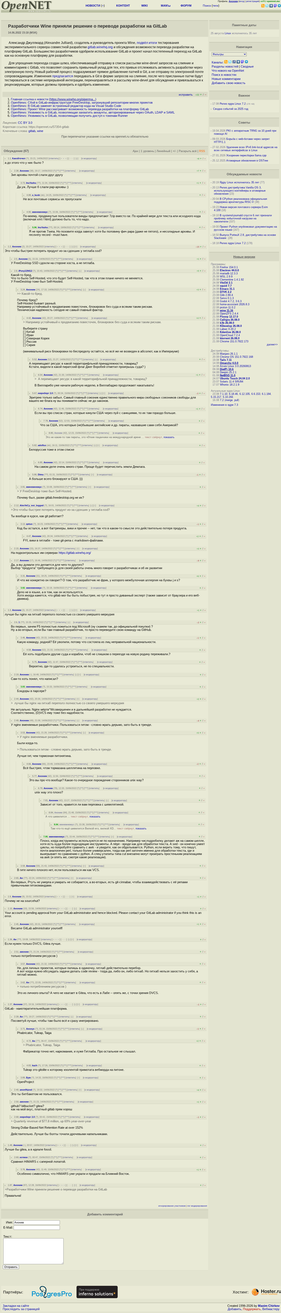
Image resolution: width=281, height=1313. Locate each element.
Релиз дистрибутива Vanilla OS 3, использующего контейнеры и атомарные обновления (240, 190)
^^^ (62, 171)
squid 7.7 (226, 285)
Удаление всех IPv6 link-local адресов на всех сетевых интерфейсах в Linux (245, 149)
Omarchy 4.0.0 (229, 363)
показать (169, 437)
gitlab (31, 131)
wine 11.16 (226, 310)
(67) (26, 151)
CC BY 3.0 (25, 122)
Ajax (135, 151)
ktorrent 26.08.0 (229, 338)
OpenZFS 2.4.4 (229, 313)
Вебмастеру (271, 1309)
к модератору (89, 158)
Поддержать (252, 1309)
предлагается (62, 76)
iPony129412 (25, 271)
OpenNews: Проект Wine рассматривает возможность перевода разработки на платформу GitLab (80, 109)
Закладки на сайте (16, 1305)
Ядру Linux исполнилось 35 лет (239, 182)
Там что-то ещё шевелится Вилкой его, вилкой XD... (98, 828)
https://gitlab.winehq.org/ (75, 552)
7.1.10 (223, 393)
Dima (40, 474)
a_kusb (36, 195)
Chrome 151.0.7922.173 (234, 341)
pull (236, 400)
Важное (244, 95)
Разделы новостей (225, 66)
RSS (202, 151)
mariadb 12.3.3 (229, 273)
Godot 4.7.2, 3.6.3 (231, 301)
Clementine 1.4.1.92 (232, 279)
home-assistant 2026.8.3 (234, 304)
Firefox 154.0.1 (229, 267)
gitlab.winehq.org (100, 47)
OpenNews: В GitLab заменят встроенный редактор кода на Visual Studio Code (66, 106)
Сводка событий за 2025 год (230, 108)
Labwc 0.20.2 (228, 329)
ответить (53, 158)
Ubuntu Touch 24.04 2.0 (235, 378)
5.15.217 (216, 397)
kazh (34, 1065)
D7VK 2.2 (225, 291)
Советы (244, 122)
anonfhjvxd (26, 1090)
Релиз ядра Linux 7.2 (233, 103)
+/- (174, 151)
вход (241, 1)
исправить (186, 94)
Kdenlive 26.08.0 (230, 332)
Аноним (24, 171)
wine (40, 131)
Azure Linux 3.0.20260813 (235, 366)
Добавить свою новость (228, 83)
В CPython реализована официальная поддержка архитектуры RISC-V (240, 200)
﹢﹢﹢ (63, 158)
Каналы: (217, 62)
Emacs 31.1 (227, 288)
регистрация (252, 1)
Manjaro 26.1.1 (229, 353)
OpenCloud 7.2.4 (230, 335)
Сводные (247, 66)
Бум (28, 1077)
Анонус (30, 1029)
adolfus (42, 445)
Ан (21, 878)
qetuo (29, 524)
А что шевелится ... (72, 816)
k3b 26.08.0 (227, 322)
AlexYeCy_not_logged (32, 505)
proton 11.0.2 (227, 307)
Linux (228, 33)
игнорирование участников (171, 1206)
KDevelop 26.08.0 (231, 325)
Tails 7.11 (226, 359)
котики (24, 1157)
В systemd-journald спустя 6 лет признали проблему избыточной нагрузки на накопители (243, 218)
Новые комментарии (226, 79)
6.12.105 (244, 393)
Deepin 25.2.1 (228, 372)
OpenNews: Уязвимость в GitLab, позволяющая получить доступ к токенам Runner (69, 115)
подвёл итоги (147, 42)
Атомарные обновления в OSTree (247, 160)
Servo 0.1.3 (227, 298)
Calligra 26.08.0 (229, 319)
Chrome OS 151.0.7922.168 (236, 356)
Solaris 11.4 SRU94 (231, 381)
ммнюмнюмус (40, 212)
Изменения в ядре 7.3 (224, 404)
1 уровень (147, 151)
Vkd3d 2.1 (226, 282)
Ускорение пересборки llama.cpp (246, 155)
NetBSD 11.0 (227, 375)
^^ (58, 171)
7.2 (222, 400)
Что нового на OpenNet (228, 70)
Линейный (163, 151)
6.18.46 (233, 393)
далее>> (272, 344)
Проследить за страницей (21, 1309)
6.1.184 (266, 393)
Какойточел (18, 158)
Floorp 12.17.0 (229, 316)
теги (215, 5)
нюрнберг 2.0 (45, 393)
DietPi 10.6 (226, 369)
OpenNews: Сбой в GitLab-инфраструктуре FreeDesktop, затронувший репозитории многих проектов (82, 102)
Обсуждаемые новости (244, 174)
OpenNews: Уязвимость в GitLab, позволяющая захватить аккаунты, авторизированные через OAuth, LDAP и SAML (93, 112)
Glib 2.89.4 (226, 295)
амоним (24, 952)
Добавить (234, 1309)
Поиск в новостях (224, 74)
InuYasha (31, 183)
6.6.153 (255, 393)
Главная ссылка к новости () (53, 99)
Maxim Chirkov (269, 1305)
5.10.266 (228, 397)
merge (229, 400)
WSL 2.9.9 (226, 276)
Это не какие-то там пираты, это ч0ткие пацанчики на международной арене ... (109, 437)
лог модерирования (197, 1206)
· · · (71, 158)
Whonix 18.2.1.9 (229, 384)
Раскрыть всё (188, 151)
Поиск (207, 5)
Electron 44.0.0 (229, 270)
